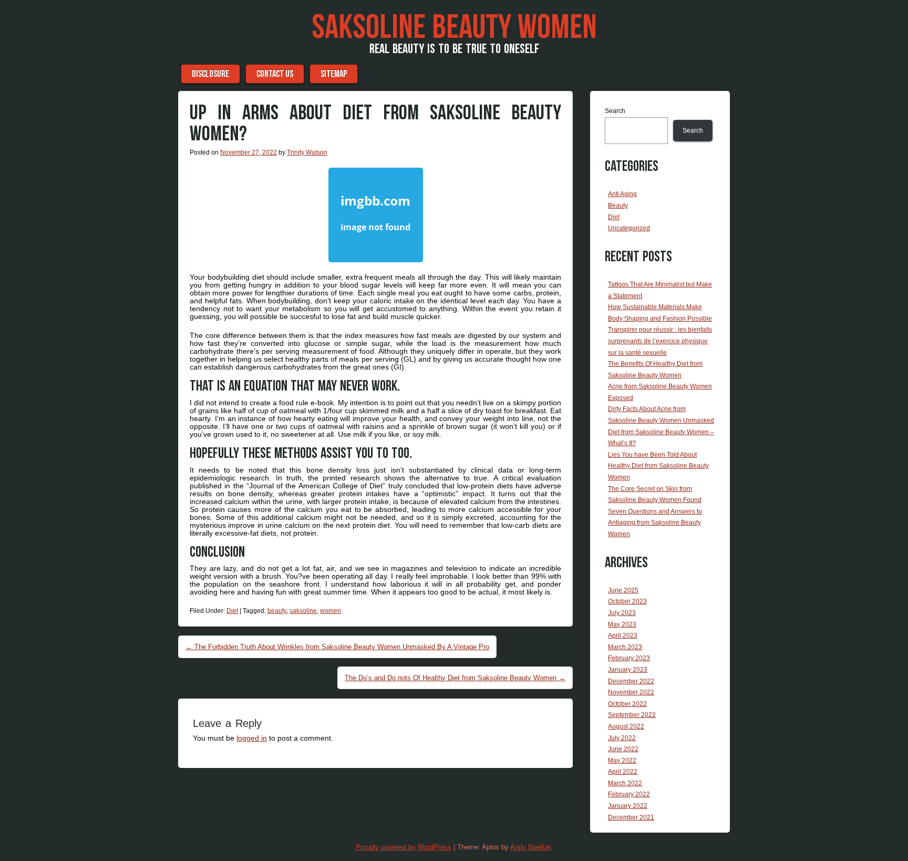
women (330, 610)
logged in (251, 738)
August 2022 (626, 726)
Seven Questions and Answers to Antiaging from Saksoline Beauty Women (655, 523)
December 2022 (631, 681)
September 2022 (632, 715)
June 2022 (623, 749)
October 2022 (627, 704)
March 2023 (625, 647)
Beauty (618, 205)
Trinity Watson (307, 152)
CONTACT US (274, 74)
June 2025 (623, 590)
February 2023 (629, 658)
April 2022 (622, 771)
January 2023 (627, 669)
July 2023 (622, 613)
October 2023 (627, 601)
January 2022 (627, 805)
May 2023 (622, 624)
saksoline (303, 610)
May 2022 (622, 760)
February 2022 (629, 794)
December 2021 (631, 817)
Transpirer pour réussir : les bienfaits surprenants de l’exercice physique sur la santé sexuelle (660, 341)
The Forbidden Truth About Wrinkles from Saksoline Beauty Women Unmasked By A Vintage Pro (337, 647)
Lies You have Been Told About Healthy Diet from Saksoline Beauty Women (658, 466)
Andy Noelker (530, 847)
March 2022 (625, 783)
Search (615, 111)
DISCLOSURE (210, 74)
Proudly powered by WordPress (403, 847)
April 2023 (622, 635)
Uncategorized (629, 228)
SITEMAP (334, 74)
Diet (232, 610)
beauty (276, 610)
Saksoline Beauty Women (454, 27)
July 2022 (622, 738)
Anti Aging (622, 194)
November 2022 (631, 692)
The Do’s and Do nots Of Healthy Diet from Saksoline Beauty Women (455, 678)
